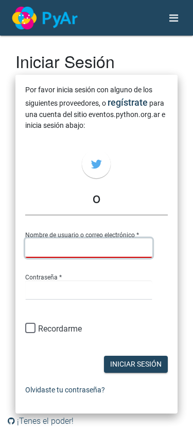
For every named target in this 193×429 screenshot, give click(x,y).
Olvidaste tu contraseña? (65, 390)
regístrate (128, 102)
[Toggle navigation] (174, 18)
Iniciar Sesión (136, 364)
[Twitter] (96, 164)
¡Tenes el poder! (44, 421)
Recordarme (60, 329)
